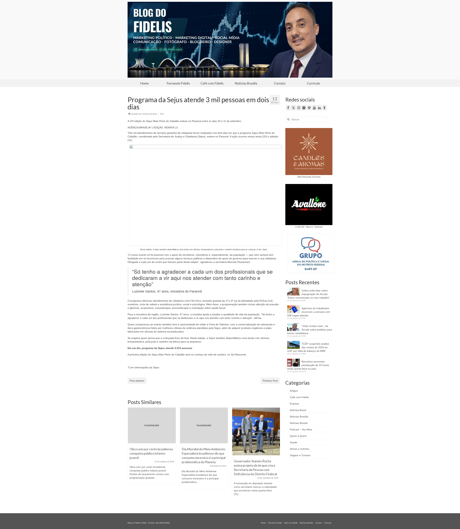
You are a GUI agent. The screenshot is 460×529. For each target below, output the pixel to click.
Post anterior (137, 380)
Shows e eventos (299, 448)
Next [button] (277, 455)
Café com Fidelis (299, 397)
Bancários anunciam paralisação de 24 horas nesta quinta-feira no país (308, 365)
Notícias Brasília (149, 114)
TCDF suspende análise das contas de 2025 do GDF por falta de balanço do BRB (308, 347)
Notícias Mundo (299, 423)
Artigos (294, 390)
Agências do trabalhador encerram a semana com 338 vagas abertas (308, 312)
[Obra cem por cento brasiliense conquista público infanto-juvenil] (152, 425)
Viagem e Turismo (300, 455)
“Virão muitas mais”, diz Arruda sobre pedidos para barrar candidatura (309, 330)
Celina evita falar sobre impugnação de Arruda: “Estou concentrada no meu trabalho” (308, 294)
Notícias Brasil (298, 410)
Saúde (293, 442)
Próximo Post (270, 380)
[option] (152, 447)
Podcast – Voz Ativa (301, 429)
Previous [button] (131, 455)
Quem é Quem (298, 435)
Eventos (294, 403)
